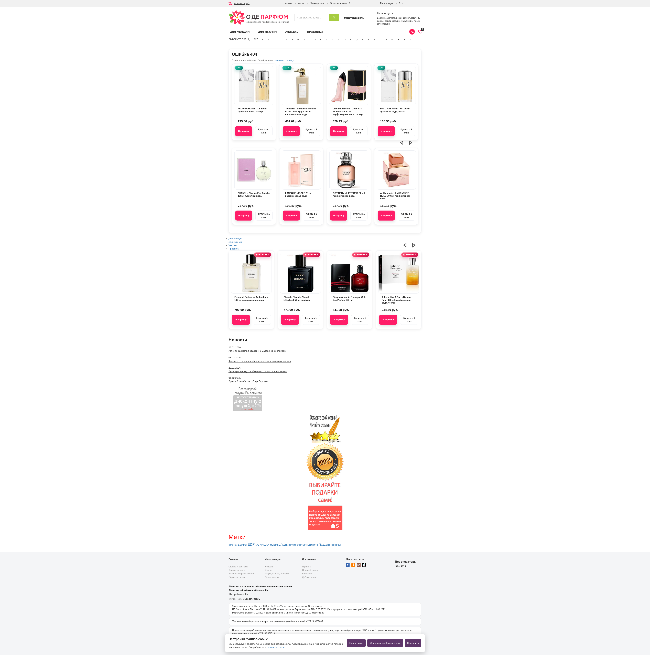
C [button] (274, 39)
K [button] (321, 39)
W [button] (392, 39)
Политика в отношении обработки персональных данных (260, 586)
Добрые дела (309, 577)
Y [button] (404, 39)
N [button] (338, 39)
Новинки (288, 3)
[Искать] (334, 17)
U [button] (380, 39)
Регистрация (386, 3)
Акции (301, 3)
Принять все (356, 643)
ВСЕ (256, 39)
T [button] (374, 39)
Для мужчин (267, 31)
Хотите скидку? (242, 3)
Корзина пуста (385, 13)
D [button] (280, 39)
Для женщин (240, 31)
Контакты (307, 573)
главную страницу (284, 60)
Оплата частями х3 (340, 3)
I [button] (309, 39)
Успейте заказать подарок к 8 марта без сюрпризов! (257, 350)
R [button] (362, 39)
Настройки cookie (238, 594)
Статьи (268, 570)
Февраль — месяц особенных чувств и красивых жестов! (260, 361)
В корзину (243, 131)
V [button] (386, 39)
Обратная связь (237, 577)
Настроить (413, 643)
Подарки (324, 544)
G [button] (298, 39)
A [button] (263, 39)
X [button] (398, 39)
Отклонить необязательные (385, 643)
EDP (251, 544)
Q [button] (357, 39)
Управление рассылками (241, 573)
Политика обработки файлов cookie (248, 590)
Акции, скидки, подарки (277, 573)
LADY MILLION (262, 545)
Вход (401, 3)
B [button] (268, 39)
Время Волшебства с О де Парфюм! (249, 381)
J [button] (315, 39)
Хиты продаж (317, 3)
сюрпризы (335, 545)
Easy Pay (242, 545)
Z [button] (410, 39)
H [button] (304, 39)
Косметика (312, 545)
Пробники (315, 31)
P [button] (350, 39)
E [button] (286, 39)
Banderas (233, 545)
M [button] (332, 39)
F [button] (292, 39)
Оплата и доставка (238, 566)
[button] (403, 144)
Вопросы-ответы (237, 570)
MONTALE (275, 545)
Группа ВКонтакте (298, 545)
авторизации (383, 24)
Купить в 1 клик (264, 131)
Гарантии (306, 566)
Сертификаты (272, 577)
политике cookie (276, 647)
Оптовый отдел (310, 570)
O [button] (344, 39)
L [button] (326, 39)
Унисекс (292, 31)
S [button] (368, 39)
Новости (269, 566)
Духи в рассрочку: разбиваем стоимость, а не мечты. (258, 371)
